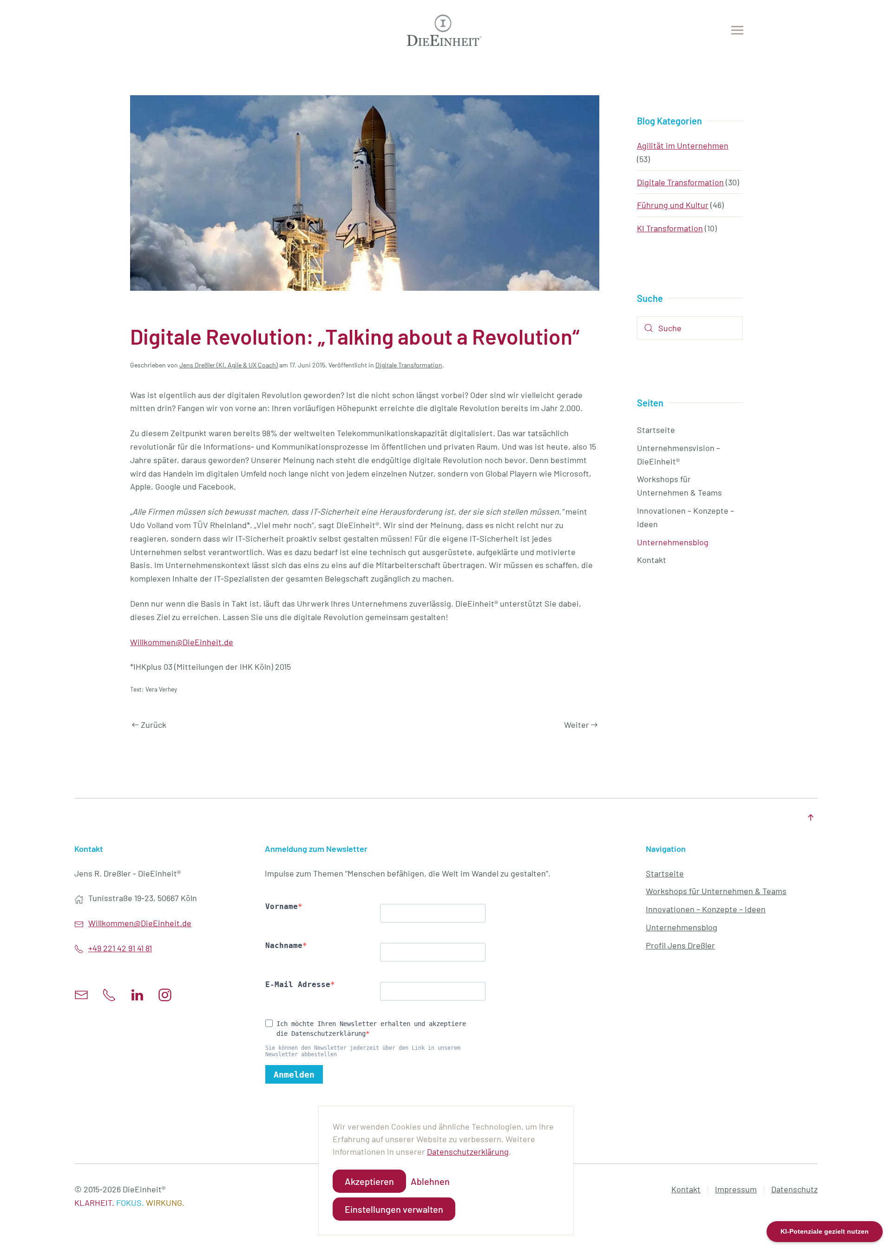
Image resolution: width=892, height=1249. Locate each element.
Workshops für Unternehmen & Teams (679, 485)
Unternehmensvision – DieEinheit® (678, 454)
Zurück (153, 724)
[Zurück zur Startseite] (446, 30)
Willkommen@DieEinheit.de (181, 642)
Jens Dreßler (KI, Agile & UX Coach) (228, 365)
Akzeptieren (369, 1181)
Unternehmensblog (672, 542)
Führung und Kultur (672, 205)
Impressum (736, 1189)
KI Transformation (670, 228)
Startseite (656, 430)
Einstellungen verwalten (394, 1209)
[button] (737, 30)
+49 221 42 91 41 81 (120, 948)
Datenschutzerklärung (468, 1151)
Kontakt (651, 560)
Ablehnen (430, 1181)
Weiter (576, 724)
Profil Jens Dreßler (680, 945)
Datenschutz (794, 1189)
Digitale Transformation (408, 365)
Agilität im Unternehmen (682, 145)
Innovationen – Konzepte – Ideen (685, 517)
